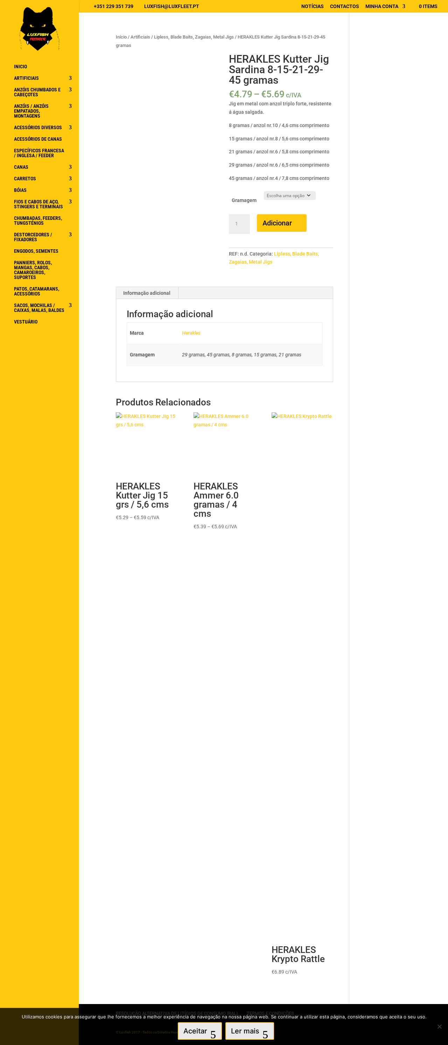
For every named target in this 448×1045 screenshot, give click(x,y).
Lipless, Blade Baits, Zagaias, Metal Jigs (194, 37)
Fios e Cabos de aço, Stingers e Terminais (38, 204)
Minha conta (381, 6)
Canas (21, 167)
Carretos (25, 178)
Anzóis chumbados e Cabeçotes (37, 92)
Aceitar (195, 1031)
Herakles (191, 333)
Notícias (312, 6)
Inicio (20, 66)
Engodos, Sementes (36, 251)
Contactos (344, 6)
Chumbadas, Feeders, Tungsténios (38, 221)
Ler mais (245, 1031)
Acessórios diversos (38, 127)
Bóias (20, 190)
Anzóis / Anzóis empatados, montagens (31, 111)
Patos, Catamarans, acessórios (36, 291)
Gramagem (244, 200)
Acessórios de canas (38, 139)
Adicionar (277, 223)
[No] (439, 1026)
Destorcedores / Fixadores (33, 237)
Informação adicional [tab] (146, 293)
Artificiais (26, 78)
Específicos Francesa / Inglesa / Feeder (39, 153)
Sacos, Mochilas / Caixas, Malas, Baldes (39, 308)
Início (121, 37)
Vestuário (25, 322)
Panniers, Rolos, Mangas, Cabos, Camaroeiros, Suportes (33, 270)
